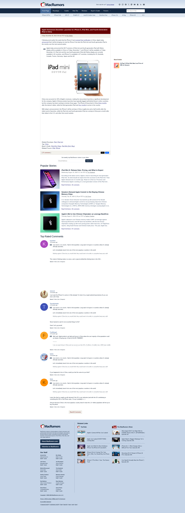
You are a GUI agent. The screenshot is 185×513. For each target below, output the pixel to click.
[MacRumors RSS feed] (141, 5)
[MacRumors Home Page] (52, 4)
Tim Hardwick (91, 172)
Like (59, 261)
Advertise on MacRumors (50, 446)
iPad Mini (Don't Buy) (68, 146)
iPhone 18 (132, 15)
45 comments (75, 185)
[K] (44, 247)
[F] (44, 339)
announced (45, 42)
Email (41, 458)
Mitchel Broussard (45, 468)
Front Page (45, 11)
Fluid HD (65, 504)
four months (82, 105)
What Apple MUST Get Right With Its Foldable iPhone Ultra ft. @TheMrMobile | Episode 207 (133, 432)
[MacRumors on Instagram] (123, 5)
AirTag (124, 15)
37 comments (46, 152)
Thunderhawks (54, 303)
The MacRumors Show (125, 427)
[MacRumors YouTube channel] (135, 5)
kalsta (51, 354)
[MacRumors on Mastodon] (131, 5)
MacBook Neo (103, 15)
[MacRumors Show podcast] (120, 5)
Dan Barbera (43, 481)
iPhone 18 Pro (46, 15)
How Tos (75, 11)
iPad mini (60, 142)
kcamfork (52, 240)
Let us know (110, 4)
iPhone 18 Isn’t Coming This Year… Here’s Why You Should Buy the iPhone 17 (98, 454)
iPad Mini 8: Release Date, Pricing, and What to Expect (82, 170)
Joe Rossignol (59, 461)
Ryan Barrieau (59, 481)
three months (102, 103)
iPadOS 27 (76, 15)
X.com (45, 458)
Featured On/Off (45, 504)
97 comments (75, 229)
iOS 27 (67, 15)
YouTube (84, 427)
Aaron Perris (59, 487)
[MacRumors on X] (128, 5)
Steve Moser (43, 487)
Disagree (62, 261)
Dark (76, 504)
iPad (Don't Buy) (56, 146)
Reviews (84, 11)
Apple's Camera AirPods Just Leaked (97, 432)
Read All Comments (75, 412)
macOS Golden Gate (89, 15)
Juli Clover (88, 196)
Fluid (61, 504)
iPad (55, 142)
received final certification (83, 40)
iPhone (58, 148)
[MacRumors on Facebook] (126, 5)
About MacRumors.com (50, 441)
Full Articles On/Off (54, 504)
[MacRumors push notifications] (138, 5)
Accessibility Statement (45, 501)
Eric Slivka (69, 35)
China (46, 144)
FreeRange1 (53, 332)
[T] (44, 310)
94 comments (75, 209)
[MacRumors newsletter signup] (144, 5)
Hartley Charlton (89, 216)
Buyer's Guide (95, 11)
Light (73, 504)
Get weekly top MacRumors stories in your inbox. (75, 157)
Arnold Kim (43, 455)
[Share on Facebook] (107, 153)
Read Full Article (66, 185)
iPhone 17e (115, 15)
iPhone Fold (57, 15)
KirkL (51, 379)
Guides (66, 11)
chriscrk (52, 291)
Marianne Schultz (60, 474)
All (143, 15)
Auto (70, 504)
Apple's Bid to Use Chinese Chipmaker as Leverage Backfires (84, 214)
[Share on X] (103, 153)
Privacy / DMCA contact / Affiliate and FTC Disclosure (52, 498)
